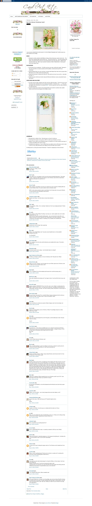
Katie (30, 316)
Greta (30, 301)
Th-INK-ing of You (74, 258)
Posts (14, 73)
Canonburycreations (75, 112)
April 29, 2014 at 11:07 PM (34, 304)
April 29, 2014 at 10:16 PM (34, 297)
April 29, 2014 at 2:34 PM (33, 280)
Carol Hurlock (32, 326)
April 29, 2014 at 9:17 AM (33, 244)
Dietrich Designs (74, 165)
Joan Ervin (31, 390)
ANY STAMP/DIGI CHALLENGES (21, 16)
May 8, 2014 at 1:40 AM (33, 431)
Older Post (65, 488)
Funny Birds (73, 174)
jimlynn (30, 434)
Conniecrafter (31, 382)
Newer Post (29, 488)
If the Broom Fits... (74, 170)
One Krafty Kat (74, 197)
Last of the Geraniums (74, 236)
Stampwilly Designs (75, 239)
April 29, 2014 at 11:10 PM (34, 312)
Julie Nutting (41, 159)
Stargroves (73, 244)
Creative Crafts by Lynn (75, 155)
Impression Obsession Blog (75, 79)
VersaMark (39, 160)
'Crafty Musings (74, 150)
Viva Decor (43, 160)
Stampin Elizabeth (74, 220)
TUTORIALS (40, 16)
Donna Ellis (31, 284)
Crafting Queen (32, 223)
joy (29, 413)
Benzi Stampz (73, 108)
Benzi (30, 230)
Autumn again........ (74, 191)
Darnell (30, 308)
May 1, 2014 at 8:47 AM (33, 379)
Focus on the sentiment (75, 124)
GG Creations (73, 181)
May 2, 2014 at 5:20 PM (33, 409)
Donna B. (31, 185)
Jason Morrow (48, 502)
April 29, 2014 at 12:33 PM (34, 266)
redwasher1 (31, 421)
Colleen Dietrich (32, 352)
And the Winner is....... (74, 232)
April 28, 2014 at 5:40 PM (33, 192)
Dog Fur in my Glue (75, 169)
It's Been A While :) (74, 204)
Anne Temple (31, 240)
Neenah (49, 159)
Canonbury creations (33, 196)
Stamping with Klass (75, 235)
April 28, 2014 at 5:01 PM (33, 171)
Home (11, 16)
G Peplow (31, 406)
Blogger (57, 502)
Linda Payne (75, 65)
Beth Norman (31, 276)
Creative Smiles (74, 160)
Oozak (71, 89)
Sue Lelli (31, 427)
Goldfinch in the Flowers (75, 166)
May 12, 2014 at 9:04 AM (33, 467)
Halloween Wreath (74, 129)
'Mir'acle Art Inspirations (73, 190)
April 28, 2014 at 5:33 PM (33, 181)
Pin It (59, 49)
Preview (13, 85)
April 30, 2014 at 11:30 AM (34, 340)
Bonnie (30, 344)
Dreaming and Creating (75, 173)
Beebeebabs (31, 248)
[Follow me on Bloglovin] (17, 52)
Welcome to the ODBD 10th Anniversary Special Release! (75, 260)
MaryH (30, 360)
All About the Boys (74, 134)
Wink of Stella (48, 160)
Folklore (72, 109)
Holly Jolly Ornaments (74, 208)
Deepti (30, 269)
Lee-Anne (31, 451)
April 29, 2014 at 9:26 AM (33, 251)
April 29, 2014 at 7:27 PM (33, 289)
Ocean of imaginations (75, 194)
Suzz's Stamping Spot (75, 254)
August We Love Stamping (75, 147)
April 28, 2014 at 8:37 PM (33, 208)
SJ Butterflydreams (74, 211)
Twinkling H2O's (34, 160)
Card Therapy (73, 116)
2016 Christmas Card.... (75, 227)
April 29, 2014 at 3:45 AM (33, 226)
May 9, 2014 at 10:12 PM (33, 440)
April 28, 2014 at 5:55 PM (33, 200)
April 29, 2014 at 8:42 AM (33, 236)
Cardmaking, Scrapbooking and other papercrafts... (75, 122)
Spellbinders (29, 160)
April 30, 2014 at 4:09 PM (33, 356)
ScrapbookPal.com (73, 95)
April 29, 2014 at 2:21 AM (33, 219)
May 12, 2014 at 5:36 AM (33, 455)
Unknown (31, 443)
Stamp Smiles (73, 215)
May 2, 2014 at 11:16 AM (33, 402)
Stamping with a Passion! (74, 231)
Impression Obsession (74, 86)
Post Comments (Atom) (36, 490)
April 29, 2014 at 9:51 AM (33, 258)
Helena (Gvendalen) (33, 167)
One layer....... (73, 113)
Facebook (71, 69)
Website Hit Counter (17, 99)
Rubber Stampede (63, 159)
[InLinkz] (17, 29)
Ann (30, 212)
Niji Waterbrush (54, 159)
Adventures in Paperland (73, 103)
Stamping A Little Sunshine (74, 226)
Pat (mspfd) (31, 470)
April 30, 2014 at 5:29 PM (33, 371)
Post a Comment (31, 486)
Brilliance (31, 159)
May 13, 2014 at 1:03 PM (33, 484)
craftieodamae (73, 142)
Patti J (30, 204)
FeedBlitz (21, 85)
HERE (47, 85)
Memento (46, 159)
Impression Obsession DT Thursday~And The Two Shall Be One (75, 272)
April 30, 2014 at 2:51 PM (33, 348)
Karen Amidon (32, 293)
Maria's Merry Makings (75, 185)
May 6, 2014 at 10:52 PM (33, 424)
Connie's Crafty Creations (74, 138)
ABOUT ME (47, 16)
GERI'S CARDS (74, 177)
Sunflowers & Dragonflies (73, 250)
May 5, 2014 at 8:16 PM (33, 417)
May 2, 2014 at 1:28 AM (33, 393)
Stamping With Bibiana (33, 397)
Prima (58, 159)
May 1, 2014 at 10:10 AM (33, 387)
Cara (30, 337)
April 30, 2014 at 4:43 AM (33, 322)
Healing (72, 139)
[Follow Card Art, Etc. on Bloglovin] (17, 54)
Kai (43, 159)
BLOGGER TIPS (33, 16)
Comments (15, 75)
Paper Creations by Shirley (34, 255)
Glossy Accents (35, 159)
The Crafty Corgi (74, 264)
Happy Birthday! (73, 186)
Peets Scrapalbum (74, 207)
